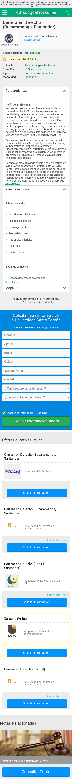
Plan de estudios (17, 189)
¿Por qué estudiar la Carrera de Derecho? (26, 760)
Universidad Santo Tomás (39, 36)
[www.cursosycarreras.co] (36, 13)
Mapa (9, 288)
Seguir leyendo (12, 183)
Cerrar (38, 6)
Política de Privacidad (33, 413)
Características (16, 90)
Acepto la (27, 413)
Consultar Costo (57, 540)
